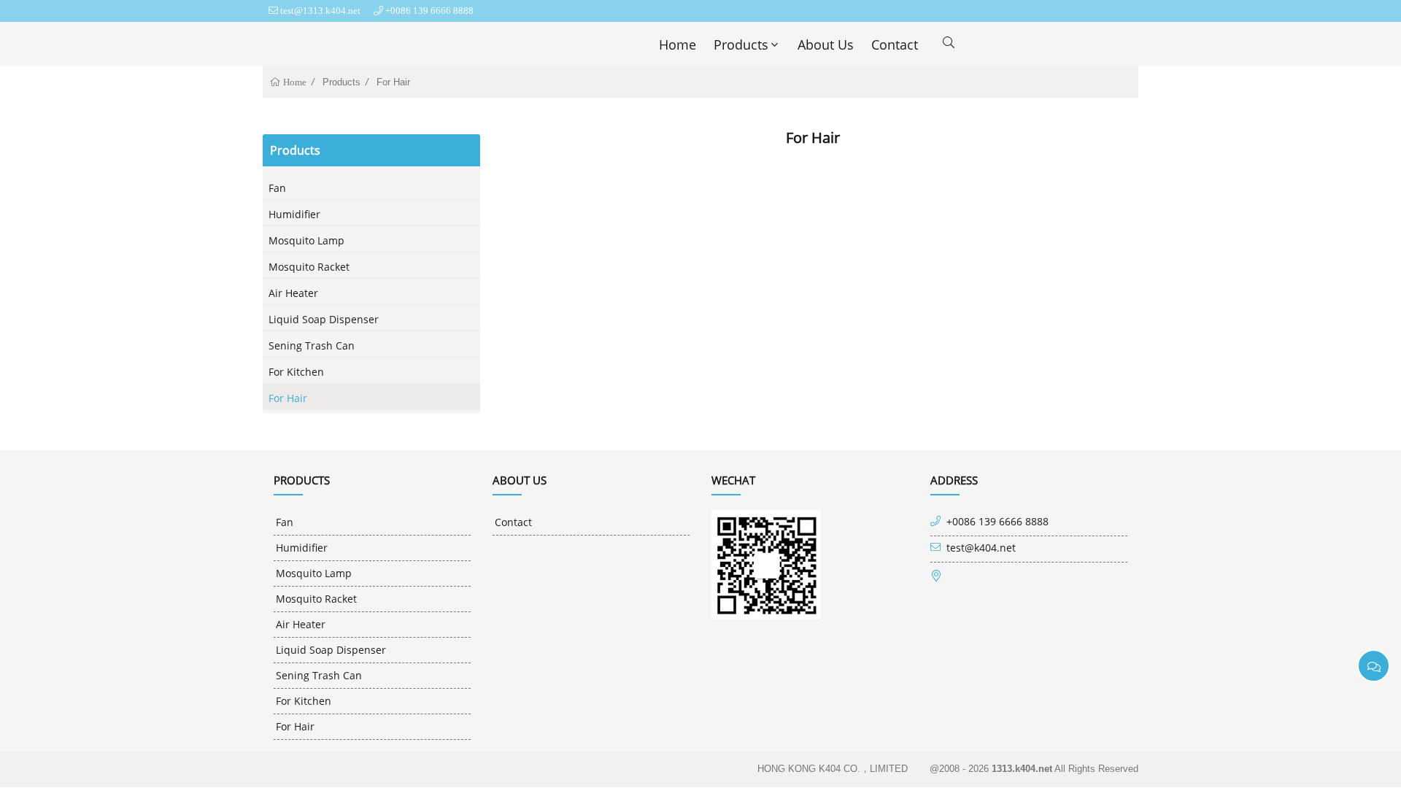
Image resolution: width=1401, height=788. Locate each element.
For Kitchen (296, 372)
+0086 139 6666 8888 (429, 10)
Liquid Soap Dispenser (324, 319)
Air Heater (293, 293)
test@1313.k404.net (320, 10)
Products (741, 44)
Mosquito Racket (309, 267)
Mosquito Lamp (306, 240)
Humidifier (294, 214)
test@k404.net (981, 548)
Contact (894, 44)
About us (826, 44)
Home (677, 44)
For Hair (393, 82)
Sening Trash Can (312, 345)
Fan (277, 188)
